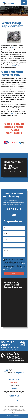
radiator (14, 47)
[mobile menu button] (24, 2)
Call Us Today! (14, 416)
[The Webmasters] (14, 407)
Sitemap (4, 410)
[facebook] (11, 400)
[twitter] (14, 400)
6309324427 (14, 382)
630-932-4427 (16, 65)
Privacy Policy (10, 268)
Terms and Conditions (20, 410)
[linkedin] (17, 400)
